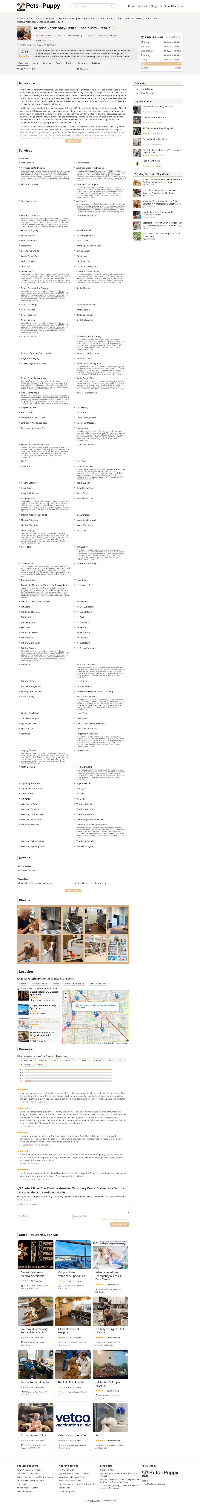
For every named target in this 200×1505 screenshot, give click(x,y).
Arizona (62, 18)
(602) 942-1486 (27, 69)
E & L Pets (21, 1484)
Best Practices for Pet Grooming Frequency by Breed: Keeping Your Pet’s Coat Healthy (162, 225)
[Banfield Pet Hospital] (73, 1364)
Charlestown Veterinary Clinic (30, 1481)
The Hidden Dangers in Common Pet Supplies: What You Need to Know (159, 193)
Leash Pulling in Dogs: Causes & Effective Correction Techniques (119, 1486)
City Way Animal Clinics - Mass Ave (74, 1473)
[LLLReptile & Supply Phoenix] (110, 1364)
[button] (95, 1014)
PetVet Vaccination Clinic (70, 1481)
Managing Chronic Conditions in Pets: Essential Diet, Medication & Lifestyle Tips (162, 204)
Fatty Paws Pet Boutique (155, 141)
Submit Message (119, 1224)
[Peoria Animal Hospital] (35, 1364)
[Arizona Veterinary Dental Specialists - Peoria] (25, 34)
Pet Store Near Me (170, 6)
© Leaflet (101, 1043)
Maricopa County (78, 18)
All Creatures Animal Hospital (158, 131)
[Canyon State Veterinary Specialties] (73, 1254)
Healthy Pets (64, 1488)
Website (84, 69)
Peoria (93, 18)
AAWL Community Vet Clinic (29, 1470)
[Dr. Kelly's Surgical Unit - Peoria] (110, 1311)
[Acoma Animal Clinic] (35, 1417)
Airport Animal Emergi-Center (72, 1477)
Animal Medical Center (27, 1488)
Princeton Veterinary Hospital (158, 109)
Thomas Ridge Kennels (154, 120)
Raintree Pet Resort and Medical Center (35, 1477)
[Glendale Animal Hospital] (73, 1311)
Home (131, 6)
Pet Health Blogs (147, 6)
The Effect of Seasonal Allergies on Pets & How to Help (162, 236)
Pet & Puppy (26, 18)
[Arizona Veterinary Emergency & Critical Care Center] (110, 1254)
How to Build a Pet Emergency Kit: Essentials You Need (158, 215)
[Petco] (110, 1417)
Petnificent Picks (152, 163)
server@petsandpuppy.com (154, 1484)
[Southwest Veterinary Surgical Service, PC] (35, 1311)
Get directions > (66, 988)
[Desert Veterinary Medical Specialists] (35, 1254)
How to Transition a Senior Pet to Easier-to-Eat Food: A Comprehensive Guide (162, 182)
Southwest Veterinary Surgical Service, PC (95, 1006)
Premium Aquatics (67, 1491)
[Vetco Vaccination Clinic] (73, 1417)
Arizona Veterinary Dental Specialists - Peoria (40, 21)
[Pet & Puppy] (38, 6)
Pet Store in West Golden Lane (141, 18)
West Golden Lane (43, 40)
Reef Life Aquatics (25, 1491)
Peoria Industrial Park (111, 18)
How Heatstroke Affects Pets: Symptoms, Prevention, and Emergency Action (120, 1480)
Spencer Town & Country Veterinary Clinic (77, 1484)
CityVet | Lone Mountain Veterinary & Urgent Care (162, 152)
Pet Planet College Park (27, 1473)
